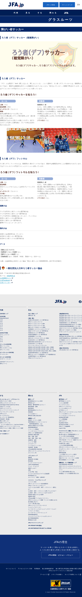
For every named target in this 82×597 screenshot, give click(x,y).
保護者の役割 (31, 496)
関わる (53, 13)
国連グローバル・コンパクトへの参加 (69, 458)
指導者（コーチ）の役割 (34, 420)
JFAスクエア (3, 413)
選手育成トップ (63, 399)
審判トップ (31, 399)
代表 (16, 13)
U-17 (1, 326)
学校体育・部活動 (4, 419)
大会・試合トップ (33, 313)
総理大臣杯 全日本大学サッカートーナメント (40, 342)
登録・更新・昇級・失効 (34, 438)
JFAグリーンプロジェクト (66, 432)
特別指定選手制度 (63, 417)
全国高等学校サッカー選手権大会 (68, 322)
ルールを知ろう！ (4, 433)
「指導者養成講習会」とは (35, 424)
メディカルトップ (33, 455)
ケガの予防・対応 (33, 472)
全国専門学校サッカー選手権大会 (37, 356)
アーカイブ (44, 574)
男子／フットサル (4, 346)
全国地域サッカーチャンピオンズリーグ (38, 329)
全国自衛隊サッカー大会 (34, 336)
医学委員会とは (32, 475)
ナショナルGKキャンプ (65, 408)
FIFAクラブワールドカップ (35, 358)
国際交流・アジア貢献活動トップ (68, 462)
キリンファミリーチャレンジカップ (9, 410)
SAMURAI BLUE (4, 318)
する (40, 13)
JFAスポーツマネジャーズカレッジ (68, 447)
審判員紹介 (31, 408)
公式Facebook (6, 280)
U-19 (1, 323)
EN (78, 5)
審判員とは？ (31, 403)
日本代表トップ (4, 313)
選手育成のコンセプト (65, 401)
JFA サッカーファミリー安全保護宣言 (38, 483)
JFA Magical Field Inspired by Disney (9, 404)
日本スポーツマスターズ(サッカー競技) (38, 338)
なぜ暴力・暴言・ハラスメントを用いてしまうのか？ (42, 491)
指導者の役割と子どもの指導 (35, 494)
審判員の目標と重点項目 (34, 415)
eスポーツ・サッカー (5, 359)
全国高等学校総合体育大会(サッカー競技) (70, 324)
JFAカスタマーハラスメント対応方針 (61, 570)
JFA (60, 395)
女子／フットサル (4, 349)
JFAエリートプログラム (65, 406)
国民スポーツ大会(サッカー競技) (36, 327)
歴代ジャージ (3, 363)
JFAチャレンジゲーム (5, 408)
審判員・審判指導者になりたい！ (37, 404)
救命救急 (30, 461)
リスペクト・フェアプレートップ (37, 480)
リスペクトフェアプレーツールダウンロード (40, 516)
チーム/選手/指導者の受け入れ (67, 471)
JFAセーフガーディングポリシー (36, 485)
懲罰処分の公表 (32, 520)
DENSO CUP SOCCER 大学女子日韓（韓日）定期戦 (42, 351)
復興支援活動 (62, 452)
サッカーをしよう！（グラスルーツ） (10, 399)
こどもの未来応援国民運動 (66, 445)
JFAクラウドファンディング (35, 522)
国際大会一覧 (31, 315)
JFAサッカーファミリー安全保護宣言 (69, 438)
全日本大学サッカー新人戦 (35, 343)
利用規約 (37, 568)
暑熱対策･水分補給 (33, 459)
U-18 (1, 325)
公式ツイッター (6, 282)
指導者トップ (31, 418)
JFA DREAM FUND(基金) (35, 525)
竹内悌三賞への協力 (64, 443)
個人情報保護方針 (48, 568)
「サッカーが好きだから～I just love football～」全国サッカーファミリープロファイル (12, 425)
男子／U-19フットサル (6, 348)
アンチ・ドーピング (33, 466)
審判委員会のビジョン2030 (35, 401)
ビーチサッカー (4, 354)
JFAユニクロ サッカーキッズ (7, 403)
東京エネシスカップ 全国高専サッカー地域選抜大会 (42, 354)
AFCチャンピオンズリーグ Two (36, 325)
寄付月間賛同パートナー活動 (66, 460)
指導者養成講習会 (33, 427)
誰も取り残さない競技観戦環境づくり (69, 434)
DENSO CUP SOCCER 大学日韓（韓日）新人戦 (41, 349)
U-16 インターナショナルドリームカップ (70, 332)
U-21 (1, 321)
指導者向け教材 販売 (33, 434)
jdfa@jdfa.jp (11, 276)
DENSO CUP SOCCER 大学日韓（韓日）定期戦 (41, 347)
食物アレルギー (32, 468)
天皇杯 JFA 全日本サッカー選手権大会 (38, 320)
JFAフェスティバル (5, 422)
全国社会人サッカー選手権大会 (36, 332)
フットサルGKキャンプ (65, 413)
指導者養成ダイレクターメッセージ (37, 422)
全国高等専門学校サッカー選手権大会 (38, 352)
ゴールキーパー (32, 443)
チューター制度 (32, 442)
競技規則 (30, 412)
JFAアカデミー (63, 421)
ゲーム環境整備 (63, 419)
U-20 (1, 336)
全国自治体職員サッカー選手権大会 (37, 334)
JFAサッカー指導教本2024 (35, 433)
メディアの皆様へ (57, 574)
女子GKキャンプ (63, 410)
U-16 (1, 328)
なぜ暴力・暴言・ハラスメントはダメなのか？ (40, 492)
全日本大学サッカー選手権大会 (36, 340)
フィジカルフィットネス (34, 445)
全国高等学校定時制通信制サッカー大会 (69, 326)
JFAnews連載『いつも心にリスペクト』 (38, 498)
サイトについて (11, 568)
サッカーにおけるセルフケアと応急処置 (38, 473)
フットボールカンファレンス (35, 431)
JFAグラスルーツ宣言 (5, 401)
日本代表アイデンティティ (7, 361)
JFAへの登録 (51, 5)
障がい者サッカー (4, 421)
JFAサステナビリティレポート (67, 456)
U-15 (1, 330)
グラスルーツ (60, 19)
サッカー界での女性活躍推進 (66, 436)
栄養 (29, 470)
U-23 (1, 320)
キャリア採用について (72, 574)
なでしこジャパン (4, 334)
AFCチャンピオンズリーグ (35, 322)
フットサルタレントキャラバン (67, 415)
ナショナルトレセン (64, 404)
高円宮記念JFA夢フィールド (66, 424)
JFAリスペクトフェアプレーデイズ (37, 505)
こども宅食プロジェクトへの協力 (68, 454)
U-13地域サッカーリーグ (65, 340)
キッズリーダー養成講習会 (7, 417)
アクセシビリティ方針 (25, 568)
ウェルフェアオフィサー (34, 507)
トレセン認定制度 (63, 403)
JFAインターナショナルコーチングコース (39, 451)
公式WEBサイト (6, 278)
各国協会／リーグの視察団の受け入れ (69, 473)
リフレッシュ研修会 (33, 429)
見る (28, 13)
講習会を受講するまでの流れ (35, 425)
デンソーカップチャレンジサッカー (37, 345)
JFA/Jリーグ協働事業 (64, 426)
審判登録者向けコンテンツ (35, 410)
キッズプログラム (4, 415)
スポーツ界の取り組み (34, 503)
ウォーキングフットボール (7, 412)
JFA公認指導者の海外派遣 (35, 449)
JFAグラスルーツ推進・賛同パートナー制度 (11, 428)
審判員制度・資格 (33, 406)
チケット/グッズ (67, 5)
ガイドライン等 (32, 453)
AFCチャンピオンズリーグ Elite (36, 323)
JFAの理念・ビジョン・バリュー (60, 555)
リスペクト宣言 (32, 482)
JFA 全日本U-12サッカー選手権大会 (68, 350)
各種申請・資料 (32, 440)
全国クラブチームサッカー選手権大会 (38, 331)
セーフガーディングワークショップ (37, 512)
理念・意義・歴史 (33, 436)
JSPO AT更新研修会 (33, 464)
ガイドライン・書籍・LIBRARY (36, 477)
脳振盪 (30, 457)
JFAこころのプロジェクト (66, 441)
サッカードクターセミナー (35, 463)
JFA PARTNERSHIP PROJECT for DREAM (39, 528)
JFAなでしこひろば (5, 406)
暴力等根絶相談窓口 (33, 518)
